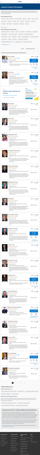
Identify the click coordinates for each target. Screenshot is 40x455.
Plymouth (22, 21)
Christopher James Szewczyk (14, 150)
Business (17, 31)
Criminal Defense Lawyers (24, 441)
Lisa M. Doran (11, 72)
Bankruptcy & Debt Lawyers (24, 437)
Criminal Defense (5, 34)
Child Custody (28, 31)
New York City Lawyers (14, 436)
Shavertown (27, 21)
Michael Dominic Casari (13, 182)
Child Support (35, 31)
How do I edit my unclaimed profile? (21, 405)
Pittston (14, 21)
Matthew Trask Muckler (13, 166)
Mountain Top (4, 21)
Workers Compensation (27, 41)
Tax (13, 41)
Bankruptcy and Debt (5, 31)
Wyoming (27, 23)
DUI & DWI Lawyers (23, 443)
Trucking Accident (18, 41)
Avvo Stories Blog (3, 443)
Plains (18, 21)
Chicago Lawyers (13, 440)
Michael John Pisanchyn (13, 321)
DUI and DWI (21, 34)
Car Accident (22, 31)
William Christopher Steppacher (14, 307)
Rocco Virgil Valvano (12, 353)
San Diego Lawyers (14, 450)
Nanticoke (9, 21)
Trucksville (3, 23)
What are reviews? (15, 393)
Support (31, 440)
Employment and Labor (28, 34)
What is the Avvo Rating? (6, 393)
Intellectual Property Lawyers (23, 452)
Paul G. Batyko (11, 103)
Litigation (19, 36)
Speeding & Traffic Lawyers (24, 453)
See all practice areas (5, 44)
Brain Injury (12, 31)
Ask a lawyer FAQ (20, 391)
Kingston (29, 18)
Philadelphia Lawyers (14, 445)
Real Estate (14, 39)
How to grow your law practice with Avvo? (9, 402)
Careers (31, 438)
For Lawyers (3, 445)
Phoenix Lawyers (13, 447)
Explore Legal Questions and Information (9, 391)
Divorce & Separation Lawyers (23, 449)
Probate (9, 39)
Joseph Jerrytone (11, 275)
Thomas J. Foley (11, 244)
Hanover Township (18, 18)
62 (24, 382)
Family (9, 36)
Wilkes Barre (22, 23)
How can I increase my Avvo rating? (8, 405)
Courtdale (3, 18)
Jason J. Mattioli (11, 56)
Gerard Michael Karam (12, 291)
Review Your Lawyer (4, 438)
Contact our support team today (8, 426)
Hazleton (24, 18)
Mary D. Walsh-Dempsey (13, 214)
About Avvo (32, 436)
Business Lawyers (23, 439)
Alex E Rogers (11, 198)
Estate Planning (4, 36)
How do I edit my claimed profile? (24, 402)
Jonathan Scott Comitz (13, 228)
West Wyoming (15, 23)
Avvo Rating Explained (33, 441)
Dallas (7, 18)
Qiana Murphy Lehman (12, 134)
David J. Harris (11, 118)
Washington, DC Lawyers (15, 443)
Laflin (33, 18)
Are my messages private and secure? (31, 391)
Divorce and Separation (13, 34)
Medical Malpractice (25, 36)
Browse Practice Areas (4, 441)
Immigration (14, 36)
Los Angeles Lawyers (14, 438)
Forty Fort (12, 18)
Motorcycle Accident (34, 36)
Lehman (36, 18)
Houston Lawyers (13, 441)
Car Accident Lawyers (23, 446)
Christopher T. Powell (12, 260)
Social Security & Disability (22, 39)
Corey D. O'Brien (11, 337)
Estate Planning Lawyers (24, 444)
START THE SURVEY (29, 98)
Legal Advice (3, 440)
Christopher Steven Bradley (14, 368)
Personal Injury (4, 39)
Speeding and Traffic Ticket (6, 41)
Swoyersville (33, 21)
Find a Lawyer (3, 436)
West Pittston (9, 23)
